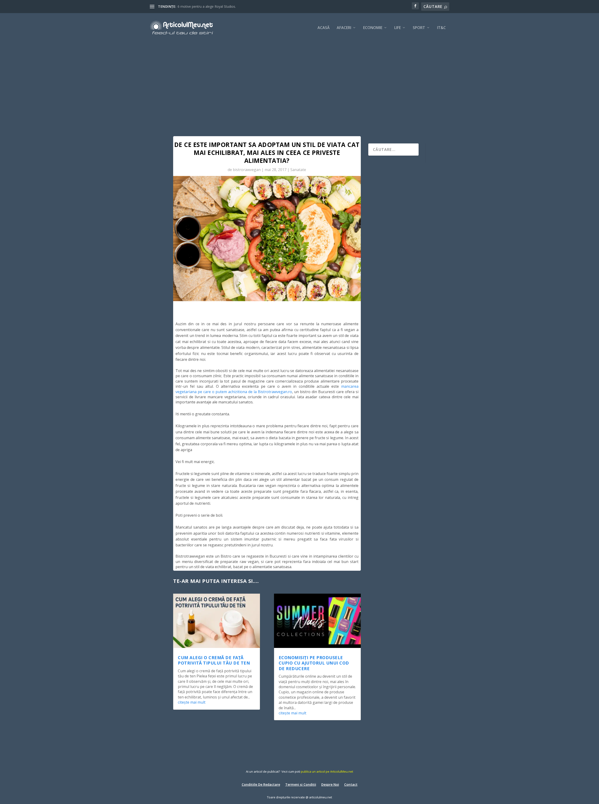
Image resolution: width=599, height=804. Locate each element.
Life (397, 28)
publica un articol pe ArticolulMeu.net (327, 771)
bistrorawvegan (247, 169)
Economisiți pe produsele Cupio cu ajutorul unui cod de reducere (314, 663)
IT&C (441, 28)
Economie (372, 28)
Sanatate (298, 169)
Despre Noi (330, 784)
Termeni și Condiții (300, 784)
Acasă (324, 28)
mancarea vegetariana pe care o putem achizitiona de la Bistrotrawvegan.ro (266, 389)
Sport (419, 28)
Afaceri (344, 28)
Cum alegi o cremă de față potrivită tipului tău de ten (214, 660)
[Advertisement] (299, 77)
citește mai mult (191, 702)
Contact (351, 784)
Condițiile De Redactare (261, 784)
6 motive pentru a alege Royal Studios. (207, 6)
